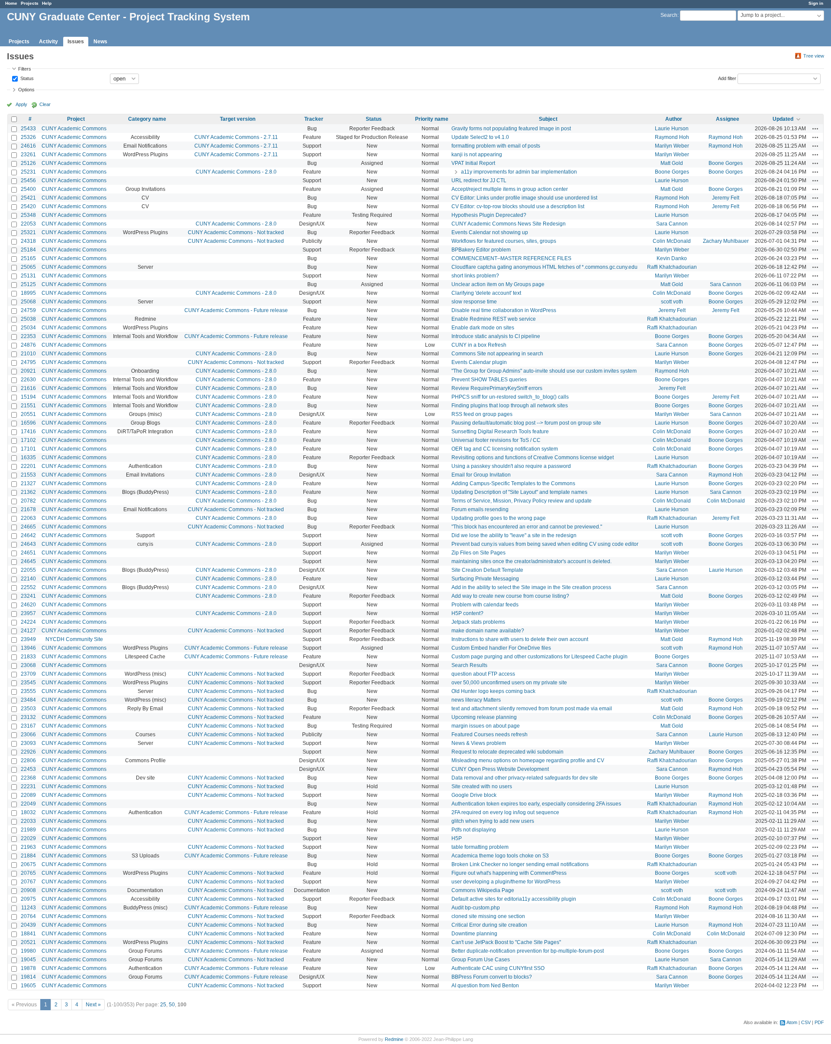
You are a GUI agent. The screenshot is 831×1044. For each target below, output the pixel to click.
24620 (28, 605)
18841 (28, 934)
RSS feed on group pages (481, 414)
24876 (28, 345)
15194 (28, 397)
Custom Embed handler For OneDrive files (501, 648)
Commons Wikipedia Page (482, 890)
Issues (76, 42)
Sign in (815, 3)
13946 (28, 648)
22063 (28, 518)
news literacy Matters (476, 700)
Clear (45, 104)
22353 (28, 336)
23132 (28, 717)
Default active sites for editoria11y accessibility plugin (513, 899)
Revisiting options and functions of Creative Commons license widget (532, 457)
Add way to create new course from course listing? (510, 596)
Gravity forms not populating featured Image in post (511, 129)
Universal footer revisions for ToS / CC (496, 440)
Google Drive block (473, 795)
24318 (28, 241)
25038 (28, 319)
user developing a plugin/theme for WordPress (505, 882)
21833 (28, 657)
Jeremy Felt (725, 198)
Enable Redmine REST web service (493, 319)
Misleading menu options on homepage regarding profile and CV (527, 760)
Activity (48, 42)
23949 (28, 639)
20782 (28, 501)
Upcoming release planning (484, 717)
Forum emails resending (480, 509)
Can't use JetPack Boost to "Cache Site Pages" (506, 942)
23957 (28, 613)
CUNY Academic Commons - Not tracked (236, 232)
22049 (28, 804)
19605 (28, 986)
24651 (28, 553)
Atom (791, 1022)
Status (26, 78)
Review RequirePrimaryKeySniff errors (496, 388)
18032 (28, 812)
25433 (28, 129)
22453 (28, 769)
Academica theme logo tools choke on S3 (500, 856)
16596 (28, 423)
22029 (28, 838)
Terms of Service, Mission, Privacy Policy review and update (521, 501)
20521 (28, 942)
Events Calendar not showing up (489, 232)
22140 (28, 579)
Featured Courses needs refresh (489, 734)
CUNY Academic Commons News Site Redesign (508, 224)
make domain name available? (487, 631)
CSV (806, 1022)
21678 (28, 509)
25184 (28, 250)
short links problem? (475, 276)
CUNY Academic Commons (74, 129)
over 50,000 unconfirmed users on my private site (509, 683)
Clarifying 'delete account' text (486, 293)
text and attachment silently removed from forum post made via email (531, 709)
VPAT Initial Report (473, 163)
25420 (28, 206)
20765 (28, 873)
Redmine (394, 1039)
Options (26, 89)
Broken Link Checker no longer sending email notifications (520, 864)
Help (47, 3)
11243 (28, 908)
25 (163, 1005)
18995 (28, 293)
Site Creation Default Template (487, 570)
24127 (28, 631)
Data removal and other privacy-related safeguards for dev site (524, 778)
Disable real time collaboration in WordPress (503, 310)
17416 (28, 432)
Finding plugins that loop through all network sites (509, 406)
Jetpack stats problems (478, 622)
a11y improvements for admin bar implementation (519, 172)
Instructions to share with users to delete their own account (519, 639)
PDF (819, 1022)
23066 (28, 734)
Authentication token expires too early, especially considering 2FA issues (536, 804)
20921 (28, 371)
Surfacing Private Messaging (485, 579)
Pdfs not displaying (473, 830)
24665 (28, 527)
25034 (28, 328)
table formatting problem (480, 847)
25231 (28, 172)
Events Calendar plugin (479, 362)
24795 (28, 362)
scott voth (672, 302)
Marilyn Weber (672, 146)
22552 (28, 587)
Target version (237, 119)
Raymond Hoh (672, 137)
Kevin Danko (672, 258)
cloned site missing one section (488, 916)
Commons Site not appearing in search (497, 354)
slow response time (474, 302)
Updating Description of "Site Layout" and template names (519, 492)
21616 (28, 388)
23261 (28, 154)
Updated (783, 119)
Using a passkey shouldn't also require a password (511, 466)
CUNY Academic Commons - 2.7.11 (236, 137)
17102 (28, 440)
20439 (28, 925)
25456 (28, 180)
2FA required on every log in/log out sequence (505, 812)
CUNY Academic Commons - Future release (236, 310)
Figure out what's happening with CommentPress (509, 873)
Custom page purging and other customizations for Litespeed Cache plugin (539, 657)
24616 (28, 146)
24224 (28, 622)
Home (11, 3)
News (100, 42)
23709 (28, 674)
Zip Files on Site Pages (478, 553)
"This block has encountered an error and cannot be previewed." (526, 527)
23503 (28, 709)
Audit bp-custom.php (475, 908)
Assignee (727, 119)
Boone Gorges (726, 163)
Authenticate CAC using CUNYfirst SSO (497, 968)
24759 (28, 310)
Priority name (431, 119)
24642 (28, 535)
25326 (28, 137)
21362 (28, 492)
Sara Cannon (672, 224)
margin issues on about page (485, 726)
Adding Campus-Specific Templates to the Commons (513, 483)
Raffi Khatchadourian (672, 267)
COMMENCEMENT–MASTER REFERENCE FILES (511, 258)
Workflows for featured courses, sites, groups (503, 241)
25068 (28, 302)
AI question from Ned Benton (485, 986)
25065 (28, 267)
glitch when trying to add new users (492, 821)
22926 (28, 752)
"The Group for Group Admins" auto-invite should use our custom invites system (544, 371)
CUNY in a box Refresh (478, 345)
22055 (28, 570)
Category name (147, 119)
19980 (28, 951)
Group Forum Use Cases (480, 960)
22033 (28, 821)
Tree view (813, 55)
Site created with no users (481, 786)
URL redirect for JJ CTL (478, 180)
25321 (28, 232)
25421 (28, 198)
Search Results (469, 665)
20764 (28, 916)
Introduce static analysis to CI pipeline (495, 336)
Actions (815, 128)
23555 (28, 691)
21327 (28, 483)
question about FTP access (483, 674)
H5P (456, 838)
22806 (28, 760)
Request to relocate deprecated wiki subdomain (507, 752)
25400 (28, 189)
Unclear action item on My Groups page (497, 284)
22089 (28, 795)
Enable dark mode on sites (482, 328)
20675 (28, 864)
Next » (93, 1005)
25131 (28, 276)
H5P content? (467, 613)
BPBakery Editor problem (481, 250)
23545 (28, 683)
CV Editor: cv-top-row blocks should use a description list (517, 206)
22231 (28, 786)
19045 (28, 960)
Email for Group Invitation (481, 475)
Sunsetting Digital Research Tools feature (500, 432)
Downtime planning (474, 934)
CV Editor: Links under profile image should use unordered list (524, 198)
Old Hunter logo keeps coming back (493, 691)
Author (673, 119)
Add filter (727, 78)
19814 (28, 977)
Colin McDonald (672, 241)
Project (76, 119)
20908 (28, 890)
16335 (28, 457)
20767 (28, 882)
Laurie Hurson (672, 129)
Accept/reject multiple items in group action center (509, 189)
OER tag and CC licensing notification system (504, 449)
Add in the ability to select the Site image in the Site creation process (531, 587)
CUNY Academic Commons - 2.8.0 (236, 172)
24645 (28, 561)
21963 (28, 847)
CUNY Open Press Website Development (500, 769)
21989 (28, 830)
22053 (28, 224)
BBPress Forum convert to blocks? (491, 977)
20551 (28, 414)
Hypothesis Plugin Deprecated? (488, 215)
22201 (28, 466)
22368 (28, 778)
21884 (28, 856)
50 (172, 1005)
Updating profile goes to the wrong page (498, 518)
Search (668, 15)
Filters (24, 68)
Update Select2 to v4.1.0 (480, 137)
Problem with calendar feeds (485, 605)
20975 (28, 899)
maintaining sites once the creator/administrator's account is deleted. (531, 561)
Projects (30, 3)
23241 (28, 596)
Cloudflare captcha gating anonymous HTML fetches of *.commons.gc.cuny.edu (544, 267)
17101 (28, 449)
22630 (28, 380)
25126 (28, 163)
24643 (28, 544)
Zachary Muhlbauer (726, 241)
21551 (28, 406)
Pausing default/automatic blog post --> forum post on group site (526, 423)
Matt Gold (671, 163)
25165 (28, 258)
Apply (21, 104)
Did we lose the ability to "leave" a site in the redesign (514, 535)
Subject (548, 119)
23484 (28, 700)
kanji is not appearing (476, 154)
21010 (28, 354)
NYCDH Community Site (74, 639)
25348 (28, 215)
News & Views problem (478, 743)
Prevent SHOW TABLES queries (489, 380)
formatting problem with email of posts (495, 146)
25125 (28, 284)
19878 (28, 968)
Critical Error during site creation (489, 925)
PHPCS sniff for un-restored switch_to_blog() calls (510, 397)
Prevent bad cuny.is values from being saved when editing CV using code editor (544, 544)
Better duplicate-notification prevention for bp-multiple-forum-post (527, 951)
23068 (28, 665)
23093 (28, 743)
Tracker (313, 119)
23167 (28, 726)
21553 (28, 475)
